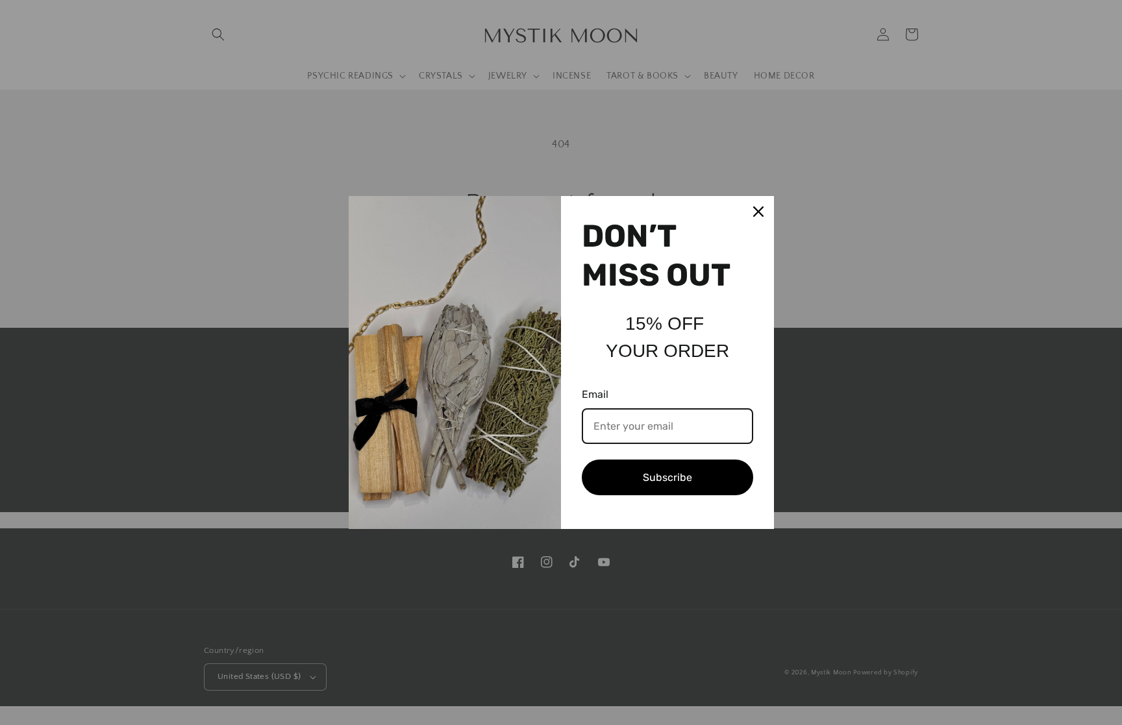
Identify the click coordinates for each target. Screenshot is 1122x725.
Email (595, 394)
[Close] (758, 211)
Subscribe (667, 477)
